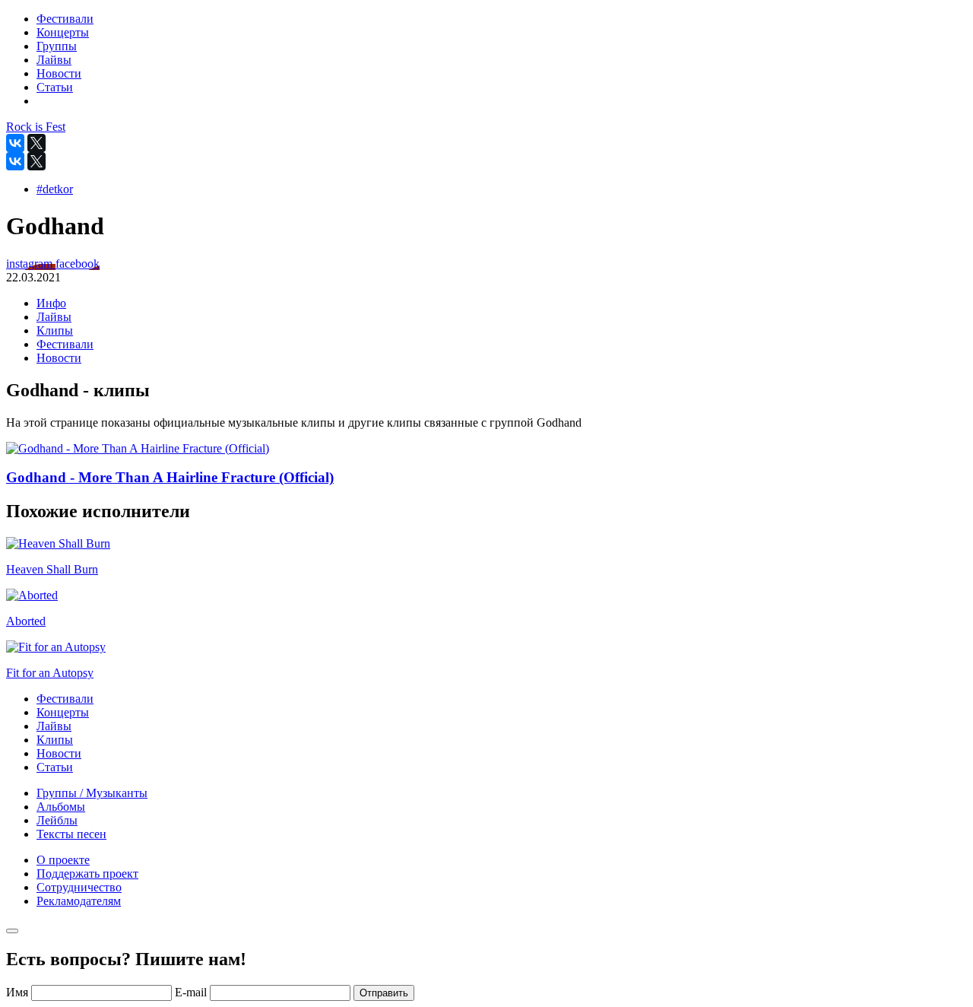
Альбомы (60, 806)
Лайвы (53, 316)
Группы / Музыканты (91, 792)
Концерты (62, 712)
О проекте (63, 859)
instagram (30, 263)
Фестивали (64, 344)
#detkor (54, 189)
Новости (58, 357)
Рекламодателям (78, 900)
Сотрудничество (79, 887)
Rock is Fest (35, 126)
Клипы (54, 330)
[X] (36, 143)
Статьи (54, 767)
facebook (77, 263)
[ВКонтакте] (15, 143)
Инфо (51, 303)
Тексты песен (71, 834)
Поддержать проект (87, 873)
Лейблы (57, 820)
